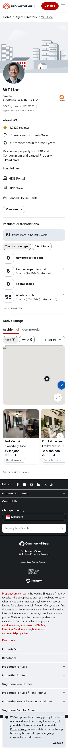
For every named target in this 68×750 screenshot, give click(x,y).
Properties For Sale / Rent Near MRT (25, 693)
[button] (12, 160)
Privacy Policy (18, 729)
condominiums (10, 625)
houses (36, 629)
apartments (27, 625)
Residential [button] (11, 329)
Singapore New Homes (17, 684)
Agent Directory (26, 17)
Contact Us (9, 501)
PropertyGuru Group (15, 493)
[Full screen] (57, 397)
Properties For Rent (14, 675)
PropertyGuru (11, 649)
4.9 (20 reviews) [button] (19, 128)
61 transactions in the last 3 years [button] (32, 143)
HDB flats (40, 625)
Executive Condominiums (16, 629)
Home (7, 17)
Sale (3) (10, 339)
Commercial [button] (31, 329)
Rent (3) (27, 339)
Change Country (13, 510)
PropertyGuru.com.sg (14, 593)
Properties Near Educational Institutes (27, 701)
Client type (41, 246)
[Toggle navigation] (63, 6)
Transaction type (16, 246)
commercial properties (15, 633)
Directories (9, 658)
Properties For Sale (14, 667)
